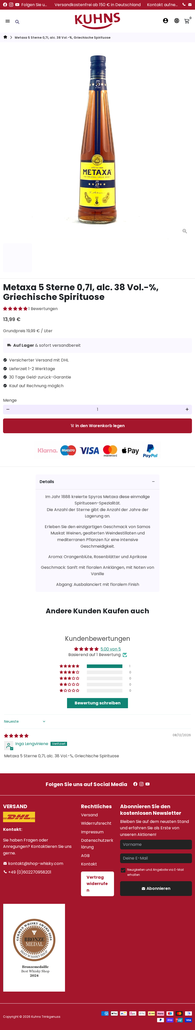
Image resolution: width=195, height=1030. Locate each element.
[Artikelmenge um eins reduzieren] (8, 409)
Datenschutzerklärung (97, 843)
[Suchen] (17, 22)
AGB (85, 856)
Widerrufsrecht (96, 823)
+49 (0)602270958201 (29, 872)
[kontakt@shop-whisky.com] (190, 5)
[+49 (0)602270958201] (184, 5)
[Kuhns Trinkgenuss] (5, 38)
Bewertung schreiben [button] (98, 703)
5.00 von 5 (111, 649)
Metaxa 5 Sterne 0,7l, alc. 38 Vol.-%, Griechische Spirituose (62, 37)
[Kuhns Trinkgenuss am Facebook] (5, 5)
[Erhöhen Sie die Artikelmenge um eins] (187, 409)
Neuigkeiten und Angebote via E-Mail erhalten (155, 872)
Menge (10, 400)
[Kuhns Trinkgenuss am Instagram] (11, 5)
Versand (89, 815)
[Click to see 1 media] (17, 257)
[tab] (97, 481)
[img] (16, 736)
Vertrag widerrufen (97, 883)
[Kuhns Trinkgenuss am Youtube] (17, 5)
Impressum (92, 832)
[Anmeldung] (165, 21)
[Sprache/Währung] (177, 21)
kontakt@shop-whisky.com (35, 863)
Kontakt (89, 864)
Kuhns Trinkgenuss (45, 1016)
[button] (15, 309)
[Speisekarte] (7, 21)
